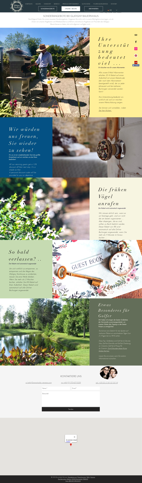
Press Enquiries (82, 477)
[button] (38, 3)
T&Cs (88, 477)
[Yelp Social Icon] (135, 62)
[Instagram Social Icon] (135, 48)
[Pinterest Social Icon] (135, 55)
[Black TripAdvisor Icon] (135, 34)
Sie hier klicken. (105, 110)
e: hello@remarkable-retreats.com (39, 382)
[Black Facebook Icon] (135, 41)
